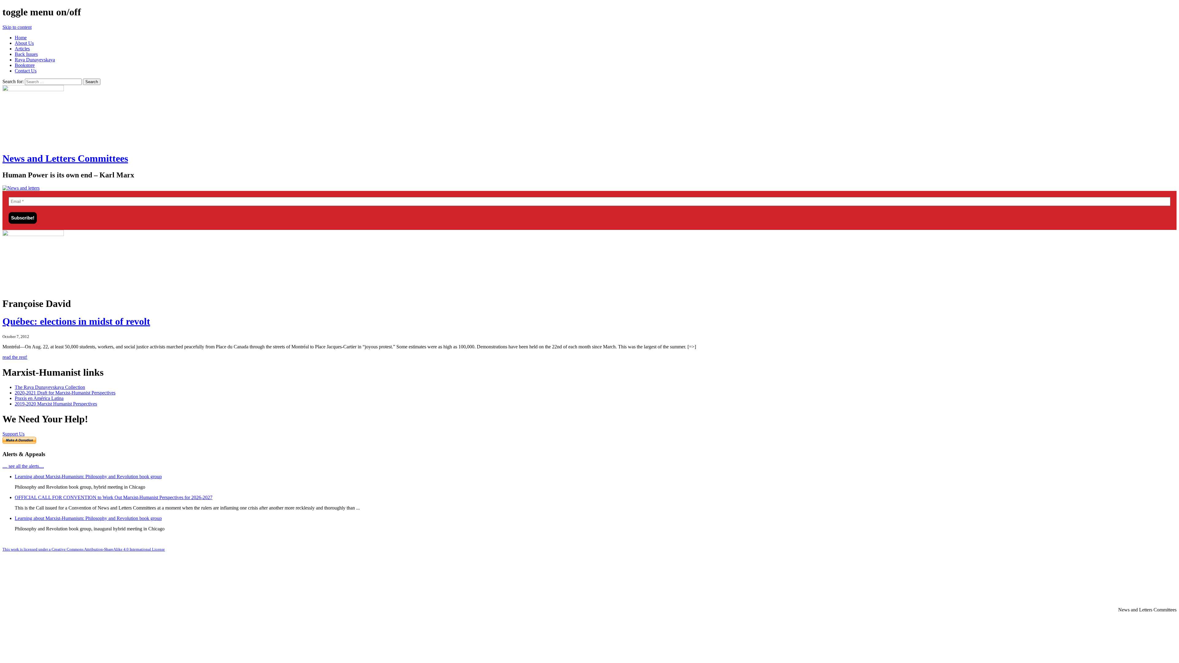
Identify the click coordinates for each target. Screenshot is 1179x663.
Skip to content (17, 27)
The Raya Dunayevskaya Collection (50, 387)
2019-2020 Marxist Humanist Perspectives (56, 403)
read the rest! (14, 357)
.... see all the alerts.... (23, 466)
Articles (22, 48)
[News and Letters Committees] (21, 188)
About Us (24, 43)
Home (21, 37)
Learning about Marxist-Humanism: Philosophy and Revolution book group (88, 476)
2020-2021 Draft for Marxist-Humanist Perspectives (65, 392)
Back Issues (26, 54)
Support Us (13, 433)
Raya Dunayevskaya (35, 59)
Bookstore (25, 65)
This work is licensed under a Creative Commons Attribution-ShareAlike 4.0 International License (83, 549)
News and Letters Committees (65, 158)
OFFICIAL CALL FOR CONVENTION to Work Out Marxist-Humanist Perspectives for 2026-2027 (113, 497)
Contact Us (26, 70)
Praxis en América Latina (39, 398)
